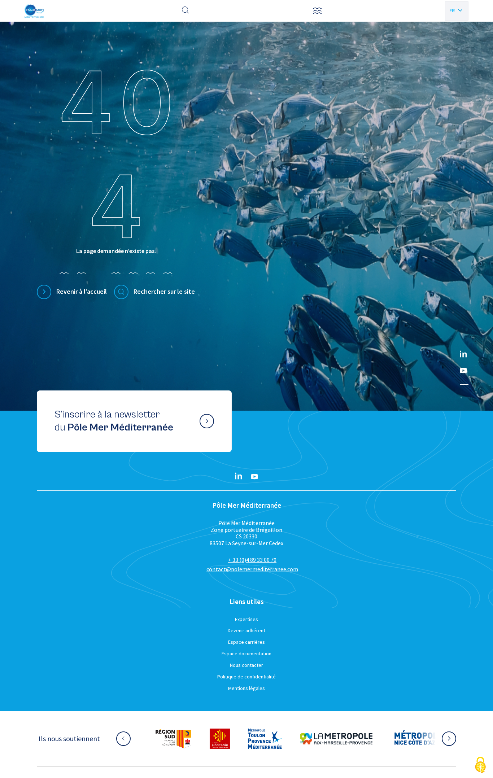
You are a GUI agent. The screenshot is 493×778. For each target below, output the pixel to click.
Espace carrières (246, 642)
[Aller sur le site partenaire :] (173, 739)
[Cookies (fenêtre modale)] (480, 765)
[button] (317, 11)
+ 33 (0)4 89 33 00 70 (252, 559)
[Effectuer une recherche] (185, 11)
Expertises (246, 619)
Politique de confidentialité (246, 676)
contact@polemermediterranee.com (252, 569)
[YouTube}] (463, 370)
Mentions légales (246, 688)
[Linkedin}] (463, 354)
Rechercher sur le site (164, 291)
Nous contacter (246, 665)
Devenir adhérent (246, 630)
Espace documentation (246, 653)
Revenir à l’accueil (81, 291)
